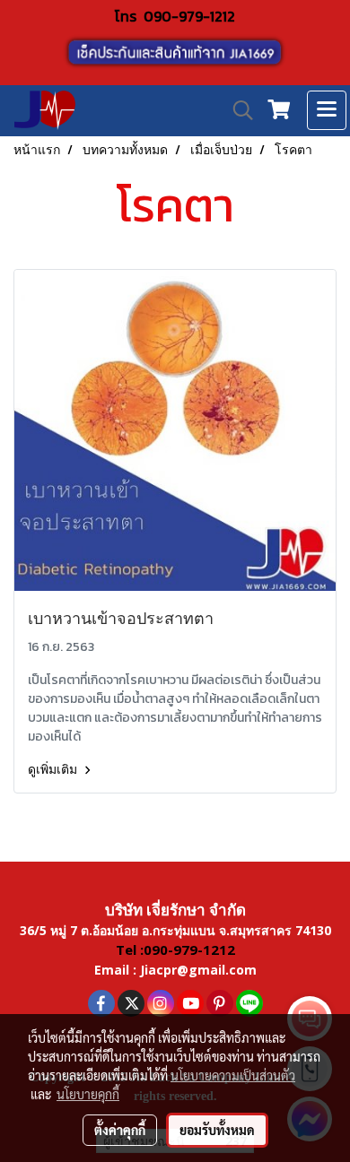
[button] (237, 110)
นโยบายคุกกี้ (88, 1094)
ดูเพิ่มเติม (54, 769)
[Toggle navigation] (326, 110)
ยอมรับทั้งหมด (217, 1130)
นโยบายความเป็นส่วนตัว (233, 1075)
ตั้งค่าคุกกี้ (119, 1130)
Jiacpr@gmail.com (198, 969)
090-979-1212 (189, 16)
